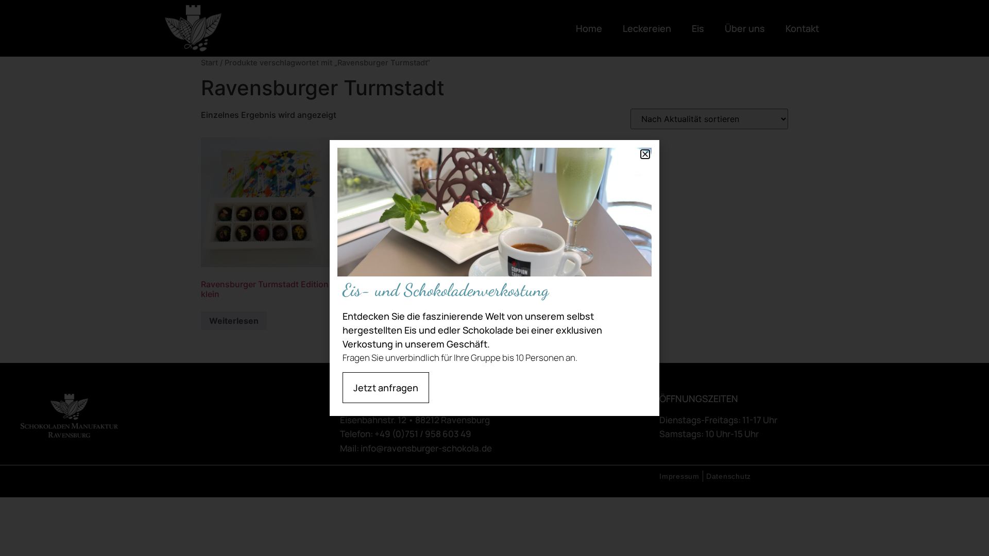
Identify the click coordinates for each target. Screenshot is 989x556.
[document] (494, 278)
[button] (645, 154)
